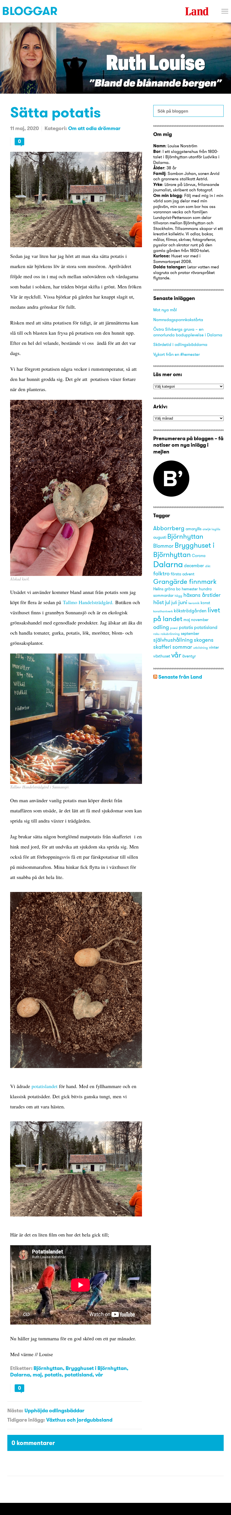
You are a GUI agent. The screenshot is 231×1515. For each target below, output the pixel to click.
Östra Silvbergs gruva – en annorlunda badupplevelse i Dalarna (187, 331)
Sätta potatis (55, 112)
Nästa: (15, 1410)
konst (205, 602)
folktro (161, 573)
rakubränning (170, 634)
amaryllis (193, 528)
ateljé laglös (211, 529)
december (194, 565)
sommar (182, 646)
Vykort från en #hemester (176, 354)
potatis (53, 1374)
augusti (159, 537)
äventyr (189, 656)
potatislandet (44, 1086)
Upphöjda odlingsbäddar (55, 1410)
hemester (190, 588)
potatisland (78, 1374)
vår (99, 1374)
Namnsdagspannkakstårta (178, 319)
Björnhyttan (48, 1368)
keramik (193, 603)
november (199, 619)
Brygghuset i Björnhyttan (96, 1368)
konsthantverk (163, 611)
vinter (214, 647)
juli (174, 602)
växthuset (161, 656)
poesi (174, 628)
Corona (198, 555)
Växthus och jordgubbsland (79, 1420)
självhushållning (173, 639)
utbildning (200, 648)
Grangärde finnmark (184, 581)
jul (167, 602)
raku (156, 634)
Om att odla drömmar (94, 128)
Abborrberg (169, 528)
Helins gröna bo (167, 588)
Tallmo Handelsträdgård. (88, 602)
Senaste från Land (180, 677)
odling (161, 626)
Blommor (163, 546)
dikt (207, 566)
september (190, 633)
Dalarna (20, 1374)
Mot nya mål (165, 309)
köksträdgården (190, 610)
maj (37, 1374)
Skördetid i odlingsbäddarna (180, 344)
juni (182, 602)
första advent (182, 573)
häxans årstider (202, 594)
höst (158, 602)
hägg (178, 596)
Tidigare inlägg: (26, 1420)
